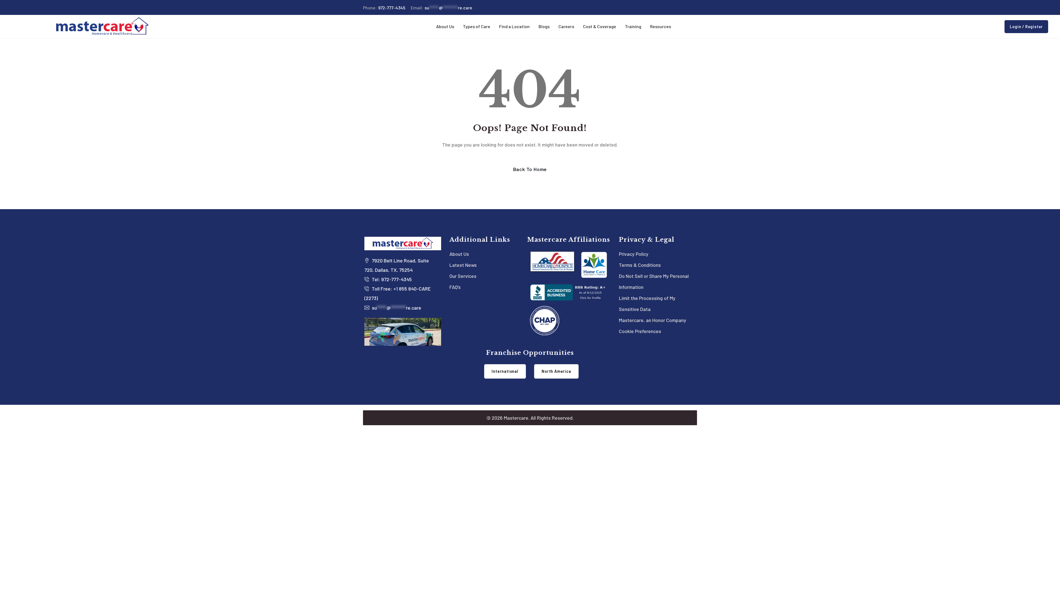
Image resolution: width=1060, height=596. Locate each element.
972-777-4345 (384, 7)
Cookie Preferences (640, 331)
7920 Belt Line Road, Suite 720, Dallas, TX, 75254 (396, 265)
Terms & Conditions (640, 265)
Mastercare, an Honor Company (652, 320)
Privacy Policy (633, 254)
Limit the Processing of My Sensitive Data (647, 303)
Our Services (462, 276)
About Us (459, 254)
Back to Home (530, 169)
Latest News (463, 265)
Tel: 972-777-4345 (391, 279)
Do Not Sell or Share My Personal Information (654, 281)
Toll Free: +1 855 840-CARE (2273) (397, 293)
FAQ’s (455, 287)
